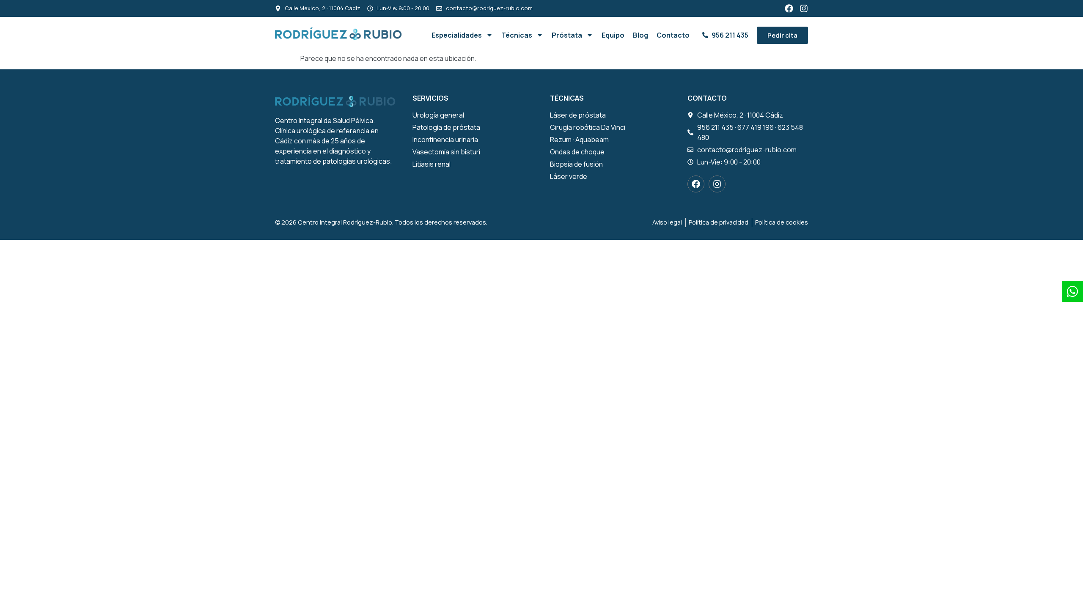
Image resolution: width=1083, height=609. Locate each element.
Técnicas (516, 35)
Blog (640, 35)
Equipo (613, 35)
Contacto (673, 35)
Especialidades (457, 35)
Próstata (567, 35)
